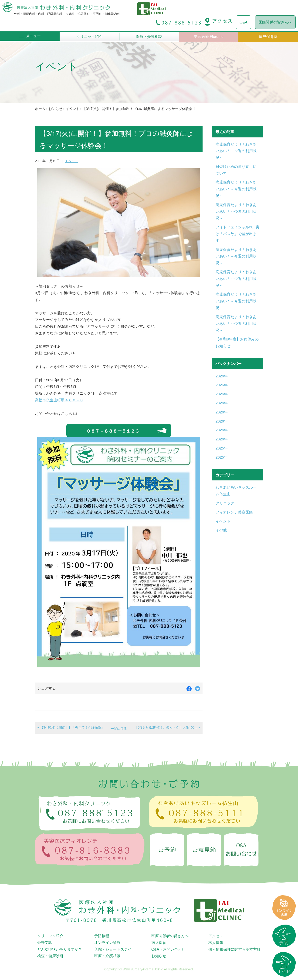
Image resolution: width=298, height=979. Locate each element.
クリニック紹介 (89, 36)
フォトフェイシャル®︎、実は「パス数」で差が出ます (237, 233)
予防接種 (101, 935)
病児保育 (158, 942)
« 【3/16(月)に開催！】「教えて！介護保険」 (70, 727)
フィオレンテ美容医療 (234, 512)
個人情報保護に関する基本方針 (234, 949)
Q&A (243, 22)
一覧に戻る (119, 728)
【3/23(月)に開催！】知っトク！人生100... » (167, 727)
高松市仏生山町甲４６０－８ (59, 400)
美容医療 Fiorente (209, 36)
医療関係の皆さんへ (275, 22)
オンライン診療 (107, 942)
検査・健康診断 (50, 955)
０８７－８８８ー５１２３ (112, 430)
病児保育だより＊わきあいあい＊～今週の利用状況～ (236, 150)
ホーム (40, 108)
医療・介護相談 (149, 36)
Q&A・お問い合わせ (168, 949)
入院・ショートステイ (113, 949)
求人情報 (215, 942)
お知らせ (55, 108)
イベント (72, 108)
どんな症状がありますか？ (59, 949)
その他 (221, 530)
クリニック (225, 503)
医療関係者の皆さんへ (170, 935)
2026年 (222, 376)
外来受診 (44, 942)
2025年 (222, 448)
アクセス (215, 935)
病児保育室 (268, 36)
